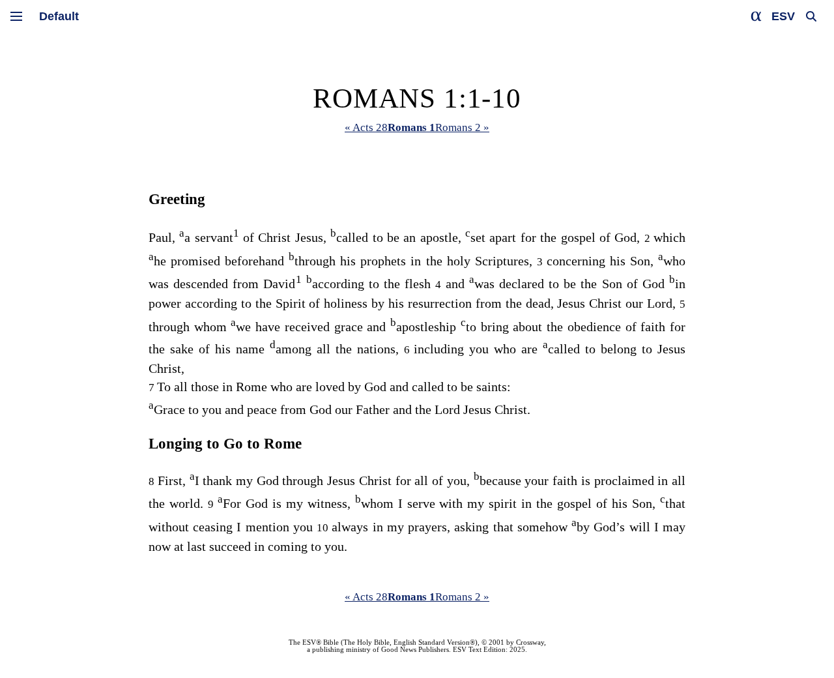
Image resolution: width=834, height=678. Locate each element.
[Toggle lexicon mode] (756, 16)
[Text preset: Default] (59, 16)
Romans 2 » (462, 127)
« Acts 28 (366, 127)
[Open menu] (16, 16)
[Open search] (811, 16)
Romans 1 (411, 127)
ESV (783, 16)
